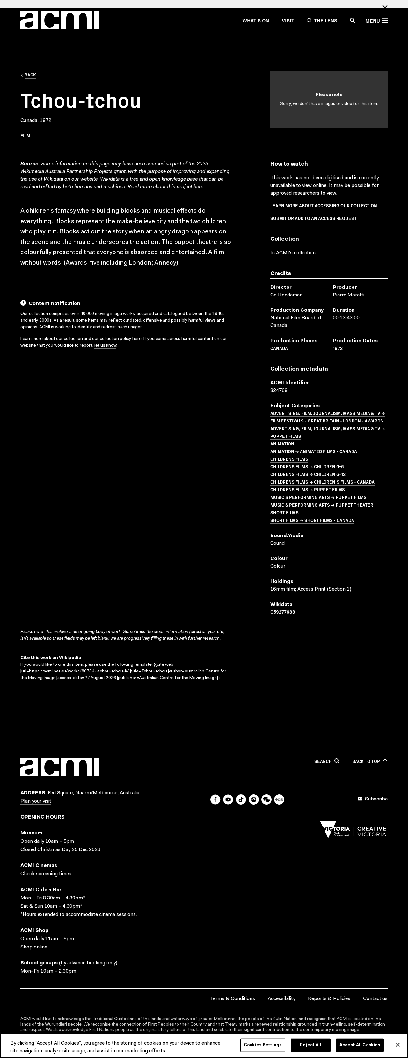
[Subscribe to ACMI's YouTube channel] (228, 799)
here (198, 186)
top (366, 761)
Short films (284, 512)
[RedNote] (279, 799)
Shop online (33, 947)
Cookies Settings (263, 1045)
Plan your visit (35, 801)
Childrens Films (289, 459)
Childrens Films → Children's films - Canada (322, 482)
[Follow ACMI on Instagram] (254, 799)
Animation (282, 443)
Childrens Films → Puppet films (307, 489)
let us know (105, 346)
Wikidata (110, 179)
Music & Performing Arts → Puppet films (318, 497)
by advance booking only (88, 963)
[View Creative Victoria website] (353, 831)
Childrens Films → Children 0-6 (307, 466)
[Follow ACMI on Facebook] (215, 799)
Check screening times (45, 874)
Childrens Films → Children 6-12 (308, 474)
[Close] (398, 1045)
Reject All (310, 1045)
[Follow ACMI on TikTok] (241, 799)
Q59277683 (282, 611)
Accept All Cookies (359, 1045)
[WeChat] (266, 799)
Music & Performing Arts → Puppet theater (321, 504)
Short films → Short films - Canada (312, 520)
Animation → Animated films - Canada (313, 451)
